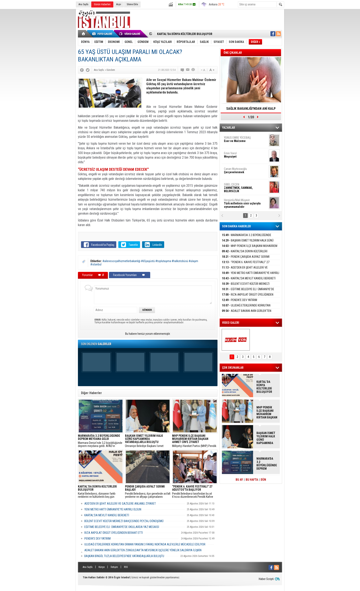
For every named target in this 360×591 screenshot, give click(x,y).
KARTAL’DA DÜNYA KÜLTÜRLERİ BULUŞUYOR (184, 34)
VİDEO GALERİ (230, 322)
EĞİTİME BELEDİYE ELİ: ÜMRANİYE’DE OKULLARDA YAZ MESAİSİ (121, 527)
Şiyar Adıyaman (240, 156)
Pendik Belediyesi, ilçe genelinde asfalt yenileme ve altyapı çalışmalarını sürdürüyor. (147, 491)
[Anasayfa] (83, 33)
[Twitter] (88, 70)
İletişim (114, 567)
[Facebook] (82, 70)
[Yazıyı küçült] (202, 70)
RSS (126, 567)
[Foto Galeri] (102, 33)
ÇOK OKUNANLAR (233, 367)
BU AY (239, 479)
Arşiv (118, 4)
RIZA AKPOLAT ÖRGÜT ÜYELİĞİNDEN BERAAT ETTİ (113, 532)
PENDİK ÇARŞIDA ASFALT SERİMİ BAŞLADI (246, 259)
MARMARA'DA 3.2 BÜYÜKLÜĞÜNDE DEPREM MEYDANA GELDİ (246, 237)
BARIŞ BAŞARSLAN (235, 203)
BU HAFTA (252, 479)
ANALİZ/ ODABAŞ (241, 143)
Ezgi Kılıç (242, 188)
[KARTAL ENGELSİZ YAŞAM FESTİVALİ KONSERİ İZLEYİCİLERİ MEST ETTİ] (236, 340)
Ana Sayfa (83, 4)
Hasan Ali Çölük (239, 172)
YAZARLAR (228, 127)
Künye (102, 567)
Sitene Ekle (132, 4)
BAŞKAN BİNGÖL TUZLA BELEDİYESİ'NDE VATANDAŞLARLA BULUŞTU (124, 556)
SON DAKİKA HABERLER (236, 226)
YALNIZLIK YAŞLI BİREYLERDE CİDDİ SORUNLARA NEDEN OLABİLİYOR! (250, 110)
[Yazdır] (193, 70)
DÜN (263, 479)
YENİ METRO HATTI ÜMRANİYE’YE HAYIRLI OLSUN (112, 509)
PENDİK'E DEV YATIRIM (97, 538)
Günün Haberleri (102, 4)
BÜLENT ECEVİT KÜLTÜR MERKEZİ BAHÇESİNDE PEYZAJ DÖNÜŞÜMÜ (124, 521)
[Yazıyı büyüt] (211, 70)
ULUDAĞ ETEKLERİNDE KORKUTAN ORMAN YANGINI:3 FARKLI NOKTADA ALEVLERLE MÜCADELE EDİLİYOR (144, 544)
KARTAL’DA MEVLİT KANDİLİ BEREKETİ (106, 515)
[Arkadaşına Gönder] (188, 70)
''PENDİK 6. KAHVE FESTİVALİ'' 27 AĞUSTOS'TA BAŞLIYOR (245, 264)
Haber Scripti (266, 579)
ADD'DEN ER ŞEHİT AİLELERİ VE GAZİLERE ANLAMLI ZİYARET (120, 503)
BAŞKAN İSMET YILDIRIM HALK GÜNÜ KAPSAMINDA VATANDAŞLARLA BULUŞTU (248, 243)
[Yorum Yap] (182, 70)
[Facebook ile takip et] (272, 33)
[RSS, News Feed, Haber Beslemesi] (278, 33)
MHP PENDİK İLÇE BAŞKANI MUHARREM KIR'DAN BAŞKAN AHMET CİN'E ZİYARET (249, 248)
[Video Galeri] (130, 33)
